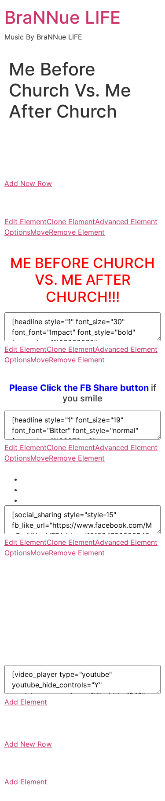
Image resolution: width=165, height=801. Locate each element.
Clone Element (71, 221)
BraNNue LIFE (62, 17)
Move (39, 232)
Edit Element (25, 221)
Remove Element (77, 232)
